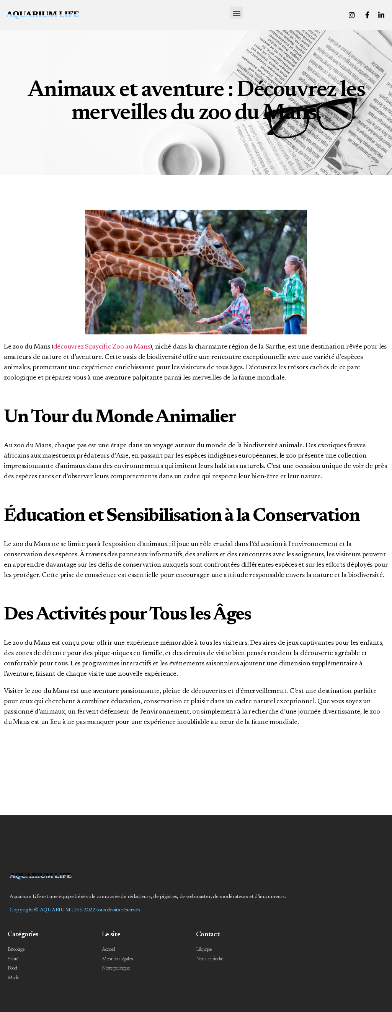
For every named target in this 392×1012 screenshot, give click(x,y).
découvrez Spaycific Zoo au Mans (101, 347)
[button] (236, 13)
